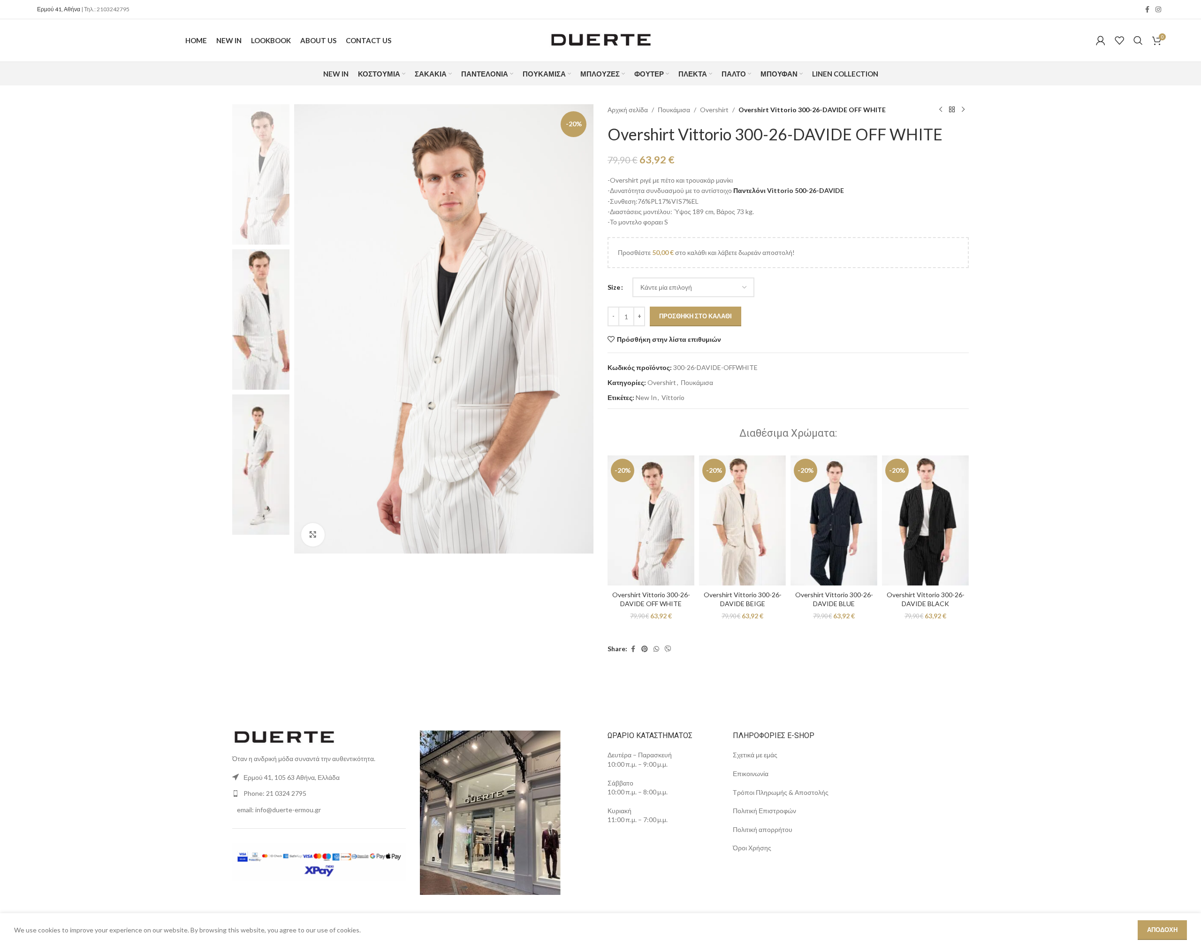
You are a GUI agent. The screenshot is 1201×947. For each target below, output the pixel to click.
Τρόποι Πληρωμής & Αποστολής (781, 792)
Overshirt (714, 110)
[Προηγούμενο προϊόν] (940, 109)
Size (614, 287)
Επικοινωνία (751, 774)
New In (646, 397)
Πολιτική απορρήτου (762, 829)
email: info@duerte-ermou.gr (279, 810)
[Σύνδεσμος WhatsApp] (656, 649)
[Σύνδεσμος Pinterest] (645, 649)
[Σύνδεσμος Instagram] (1158, 9)
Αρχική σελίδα (628, 110)
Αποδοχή (1162, 929)
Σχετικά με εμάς (755, 755)
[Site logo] (600, 40)
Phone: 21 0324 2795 (274, 793)
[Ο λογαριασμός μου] (1100, 40)
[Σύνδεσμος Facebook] (1147, 9)
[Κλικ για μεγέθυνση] (313, 535)
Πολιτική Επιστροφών (764, 811)
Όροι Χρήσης (753, 848)
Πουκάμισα (674, 110)
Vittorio (672, 397)
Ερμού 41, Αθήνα (58, 9)
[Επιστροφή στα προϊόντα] (952, 109)
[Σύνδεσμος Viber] (668, 649)
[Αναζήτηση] (1138, 40)
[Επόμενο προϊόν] (963, 109)
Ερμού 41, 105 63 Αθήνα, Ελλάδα (291, 777)
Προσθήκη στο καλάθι (695, 316)
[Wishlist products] (1119, 40)
